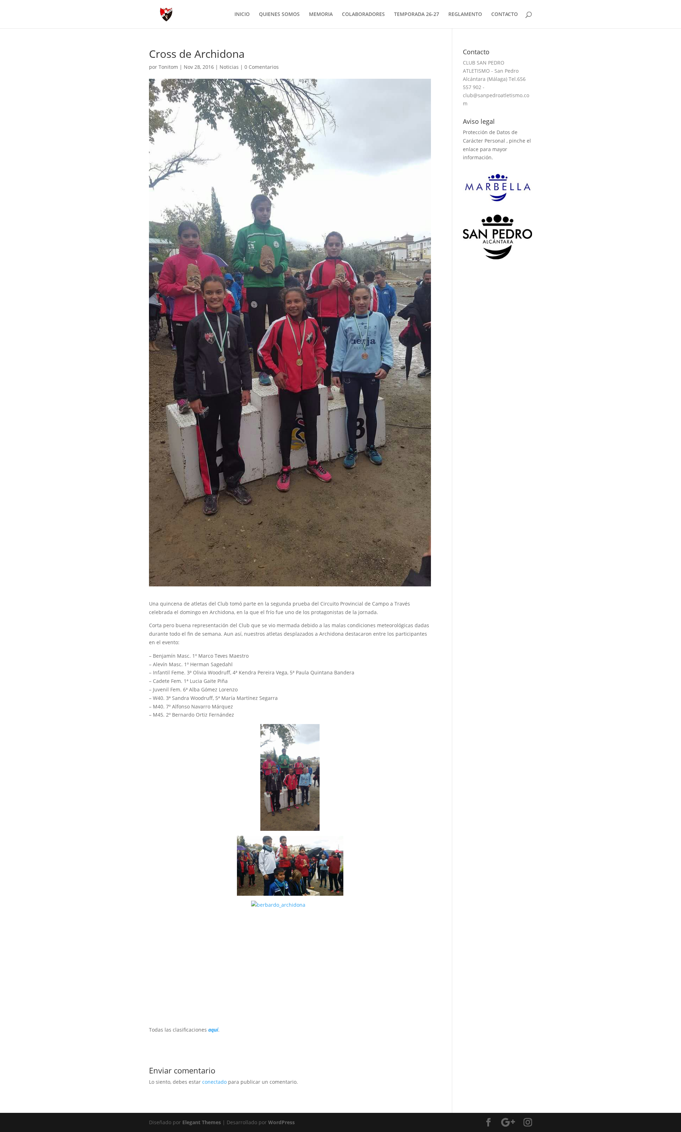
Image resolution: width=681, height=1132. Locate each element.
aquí (213, 1029)
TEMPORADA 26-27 (416, 14)
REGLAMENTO (465, 14)
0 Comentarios (261, 66)
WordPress (281, 1122)
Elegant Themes (201, 1122)
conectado (214, 1081)
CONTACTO (504, 14)
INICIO (242, 14)
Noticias (229, 66)
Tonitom (168, 66)
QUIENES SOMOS (279, 14)
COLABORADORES (363, 14)
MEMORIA (321, 14)
